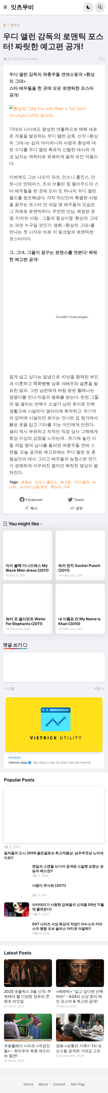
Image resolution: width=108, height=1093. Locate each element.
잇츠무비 (22, 7)
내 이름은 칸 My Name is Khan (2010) (79, 621)
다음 (10, 688)
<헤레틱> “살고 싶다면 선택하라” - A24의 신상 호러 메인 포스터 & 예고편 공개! (79, 996)
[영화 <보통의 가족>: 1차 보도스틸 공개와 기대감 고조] (80, 1027)
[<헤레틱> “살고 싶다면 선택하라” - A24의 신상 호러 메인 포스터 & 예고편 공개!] (80, 973)
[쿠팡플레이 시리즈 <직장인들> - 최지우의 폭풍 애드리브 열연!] (28, 1027)
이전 (97, 688)
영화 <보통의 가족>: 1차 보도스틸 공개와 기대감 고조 (79, 1048)
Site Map (78, 1084)
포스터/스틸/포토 (34, 487)
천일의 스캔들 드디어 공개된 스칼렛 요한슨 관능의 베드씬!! (67, 868)
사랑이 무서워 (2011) (49, 885)
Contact (59, 1084)
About (43, 1084)
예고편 (65, 482)
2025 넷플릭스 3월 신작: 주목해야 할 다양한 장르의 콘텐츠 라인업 (27, 996)
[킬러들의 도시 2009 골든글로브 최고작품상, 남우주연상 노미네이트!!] (54, 815)
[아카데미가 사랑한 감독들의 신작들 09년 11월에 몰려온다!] (16, 909)
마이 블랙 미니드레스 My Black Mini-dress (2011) (27, 568)
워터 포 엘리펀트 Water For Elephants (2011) (26, 621)
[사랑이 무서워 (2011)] (16, 890)
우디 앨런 (81, 482)
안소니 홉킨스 (46, 482)
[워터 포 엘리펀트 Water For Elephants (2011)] (28, 600)
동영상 (14, 24)
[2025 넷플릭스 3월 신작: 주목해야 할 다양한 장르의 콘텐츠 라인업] (28, 973)
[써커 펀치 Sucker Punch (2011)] (80, 547)
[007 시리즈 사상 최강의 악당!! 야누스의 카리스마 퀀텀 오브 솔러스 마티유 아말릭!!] (16, 929)
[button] (7, 7)
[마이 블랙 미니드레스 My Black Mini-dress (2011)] (28, 547)
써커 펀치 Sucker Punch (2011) (79, 568)
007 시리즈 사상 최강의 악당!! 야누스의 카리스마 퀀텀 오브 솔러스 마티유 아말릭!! (67, 926)
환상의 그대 (60, 487)
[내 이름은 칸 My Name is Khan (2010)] (80, 600)
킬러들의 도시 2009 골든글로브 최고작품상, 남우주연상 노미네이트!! (53, 855)
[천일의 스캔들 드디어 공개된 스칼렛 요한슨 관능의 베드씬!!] (16, 871)
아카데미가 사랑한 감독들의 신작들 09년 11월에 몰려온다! (68, 906)
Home (28, 1084)
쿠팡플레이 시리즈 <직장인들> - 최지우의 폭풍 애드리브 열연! (27, 1050)
